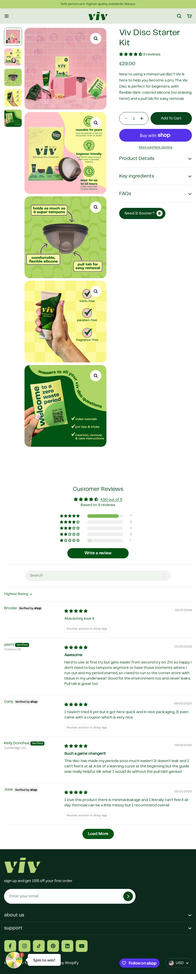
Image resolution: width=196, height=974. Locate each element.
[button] (131, 54)
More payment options (155, 147)
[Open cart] (189, 16)
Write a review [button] (98, 553)
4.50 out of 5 (111, 500)
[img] (76, 611)
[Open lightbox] (95, 38)
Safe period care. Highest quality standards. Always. (98, 4)
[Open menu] (7, 16)
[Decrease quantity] (124, 118)
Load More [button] (98, 834)
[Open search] (179, 16)
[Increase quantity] (143, 118)
